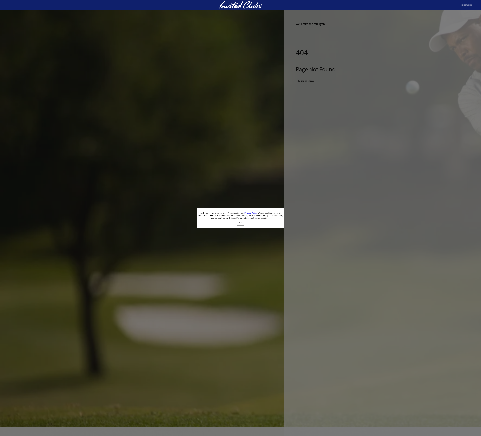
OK (240, 223)
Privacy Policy (250, 213)
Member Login (466, 5)
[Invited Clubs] (240, 5)
